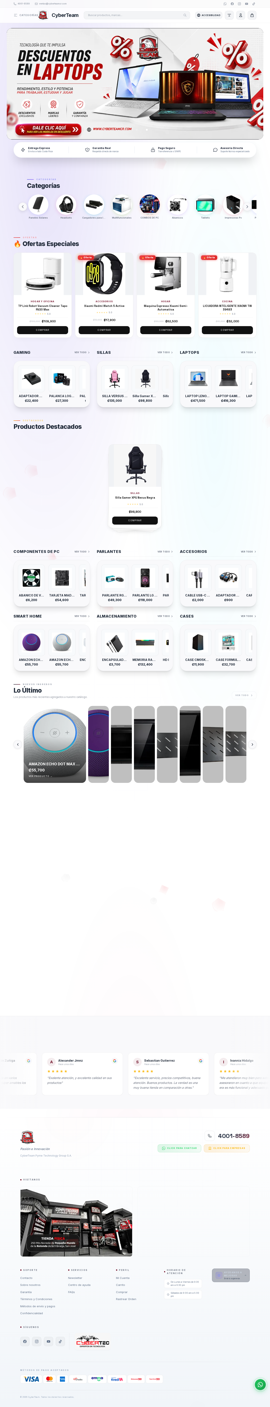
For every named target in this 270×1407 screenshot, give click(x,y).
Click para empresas (229, 1148)
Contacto (26, 1278)
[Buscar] (185, 15)
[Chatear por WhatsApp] (260, 1384)
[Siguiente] (247, 206)
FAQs (71, 1292)
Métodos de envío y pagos (37, 1306)
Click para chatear (182, 1148)
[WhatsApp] (225, 4)
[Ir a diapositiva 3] (147, 129)
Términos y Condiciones (36, 1299)
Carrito (120, 1285)
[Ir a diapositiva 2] (136, 129)
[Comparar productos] (229, 15)
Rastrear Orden (126, 1299)
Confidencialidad (31, 1313)
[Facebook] (232, 4)
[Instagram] (239, 4)
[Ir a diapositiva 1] (125, 129)
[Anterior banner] (15, 83)
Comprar (42, 329)
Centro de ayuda (79, 1285)
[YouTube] (246, 4)
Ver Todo (80, 352)
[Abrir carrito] (252, 15)
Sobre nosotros (30, 1285)
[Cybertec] (92, 1341)
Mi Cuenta (123, 1278)
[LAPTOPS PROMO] (135, 83)
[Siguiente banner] (254, 83)
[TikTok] (253, 4)
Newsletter (75, 1278)
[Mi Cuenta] (240, 15)
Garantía (26, 1292)
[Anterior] (23, 206)
